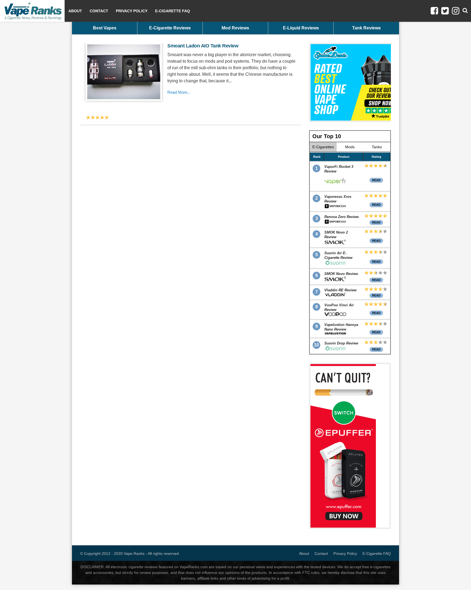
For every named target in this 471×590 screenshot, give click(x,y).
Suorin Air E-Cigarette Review (338, 255)
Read (376, 180)
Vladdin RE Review (340, 290)
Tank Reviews (366, 28)
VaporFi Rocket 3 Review (338, 169)
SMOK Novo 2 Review (336, 234)
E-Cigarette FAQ (172, 11)
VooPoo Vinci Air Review (339, 307)
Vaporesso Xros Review (337, 199)
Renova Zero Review (341, 217)
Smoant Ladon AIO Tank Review (202, 46)
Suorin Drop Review (341, 343)
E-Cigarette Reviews (170, 28)
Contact (99, 11)
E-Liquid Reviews (301, 28)
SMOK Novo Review (341, 274)
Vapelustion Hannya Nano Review (341, 327)
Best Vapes (104, 28)
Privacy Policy (131, 11)
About (75, 11)
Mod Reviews (235, 28)
